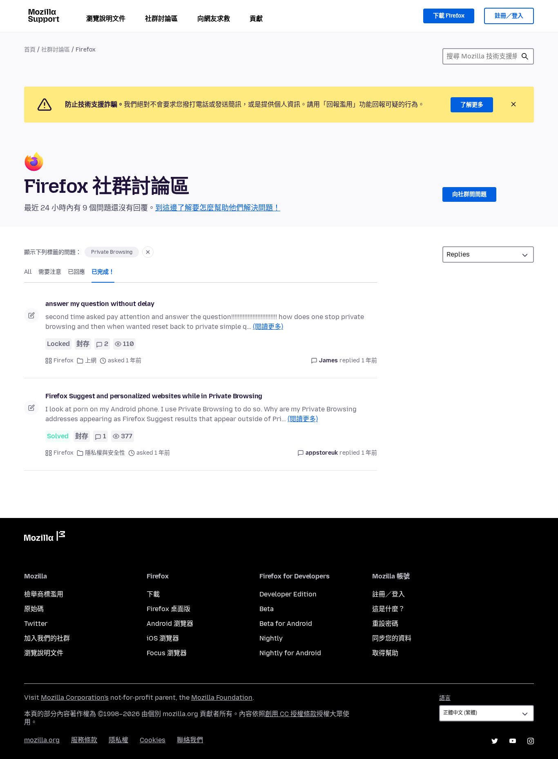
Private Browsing (111, 252)
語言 (445, 697)
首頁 (30, 49)
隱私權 (118, 740)
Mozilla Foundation (221, 697)
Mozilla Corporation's (75, 697)
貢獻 (256, 18)
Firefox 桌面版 (168, 609)
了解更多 (471, 104)
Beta (266, 609)
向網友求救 (213, 18)
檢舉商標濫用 (43, 594)
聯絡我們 (190, 740)
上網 (90, 360)
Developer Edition (288, 594)
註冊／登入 (509, 15)
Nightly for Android (290, 653)
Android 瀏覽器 (170, 623)
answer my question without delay (99, 304)
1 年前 (369, 360)
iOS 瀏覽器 (163, 638)
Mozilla (44, 537)
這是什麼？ (388, 609)
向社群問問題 (469, 194)
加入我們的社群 (47, 638)
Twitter (35, 623)
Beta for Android (285, 623)
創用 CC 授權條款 (291, 714)
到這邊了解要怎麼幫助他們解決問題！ (217, 207)
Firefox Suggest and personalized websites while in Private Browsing (153, 396)
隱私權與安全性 (105, 452)
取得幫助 (385, 653)
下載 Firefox (448, 15)
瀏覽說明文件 (105, 18)
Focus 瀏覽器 (167, 653)
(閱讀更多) (268, 326)
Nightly (271, 638)
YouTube (512, 741)
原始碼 (34, 609)
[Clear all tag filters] (148, 252)
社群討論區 (161, 18)
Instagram (530, 741)
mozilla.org (42, 740)
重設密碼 (385, 623)
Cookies (152, 740)
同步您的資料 (391, 638)
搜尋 (524, 56)
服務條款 (84, 740)
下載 (153, 594)
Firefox (64, 360)
